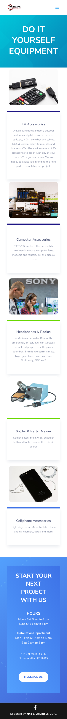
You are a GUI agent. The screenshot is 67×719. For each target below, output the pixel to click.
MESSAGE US (33, 677)
